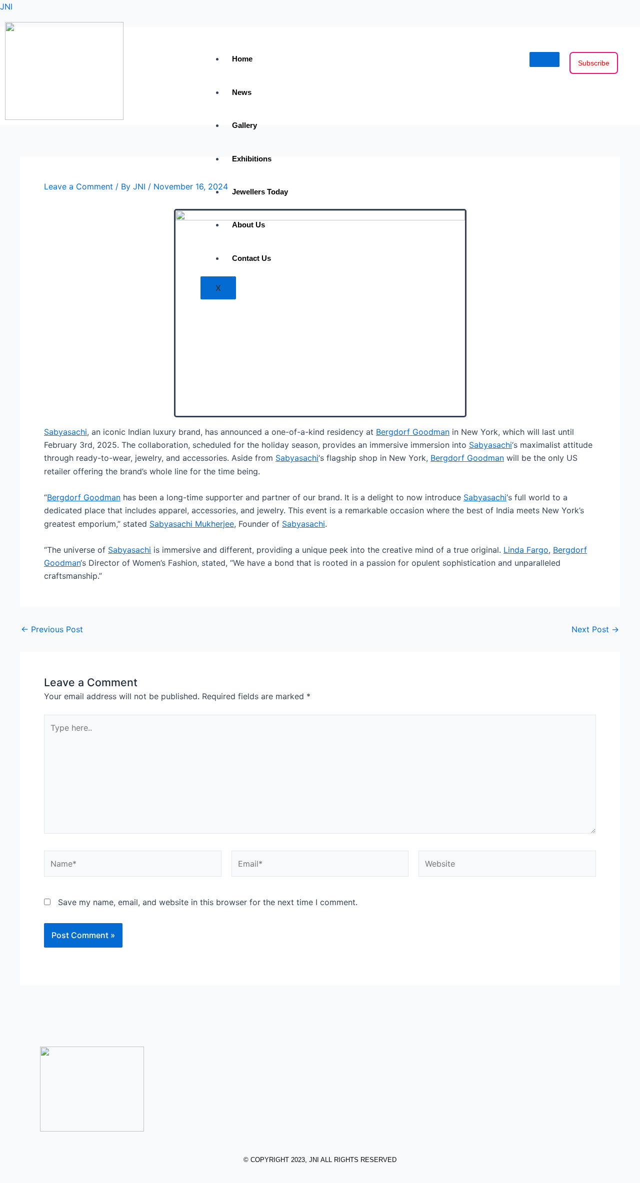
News (242, 92)
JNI (6, 6)
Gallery (244, 125)
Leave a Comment (78, 186)
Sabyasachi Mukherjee (192, 524)
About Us (248, 224)
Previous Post (52, 629)
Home (242, 58)
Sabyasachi (65, 432)
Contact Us (251, 258)
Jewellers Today (260, 191)
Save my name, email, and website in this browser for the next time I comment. (208, 902)
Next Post (595, 629)
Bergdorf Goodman (413, 432)
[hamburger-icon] (545, 59)
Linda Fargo (526, 550)
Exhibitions (252, 158)
